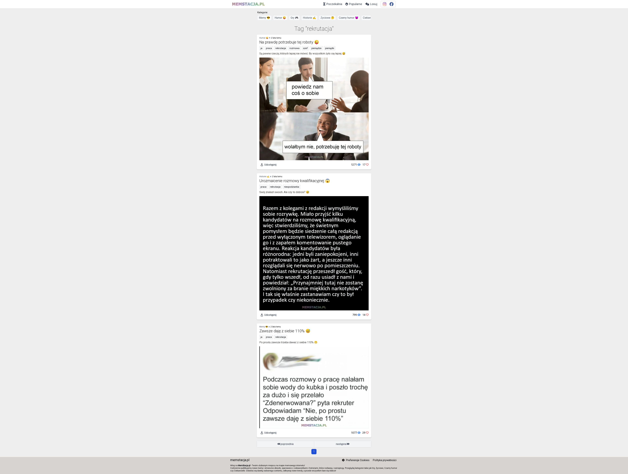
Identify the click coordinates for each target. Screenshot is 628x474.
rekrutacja (280, 48)
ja (261, 48)
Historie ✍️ (309, 17)
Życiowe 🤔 (327, 17)
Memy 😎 (264, 17)
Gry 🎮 (294, 17)
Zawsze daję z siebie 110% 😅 (284, 331)
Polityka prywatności (384, 460)
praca (269, 48)
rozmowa (294, 48)
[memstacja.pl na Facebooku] (391, 4)
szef (305, 48)
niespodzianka (291, 187)
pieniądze (316, 48)
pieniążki (329, 48)
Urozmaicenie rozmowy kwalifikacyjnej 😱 (294, 180)
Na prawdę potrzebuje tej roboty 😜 (289, 42)
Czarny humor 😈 (348, 17)
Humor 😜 (280, 17)
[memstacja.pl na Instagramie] (384, 4)
